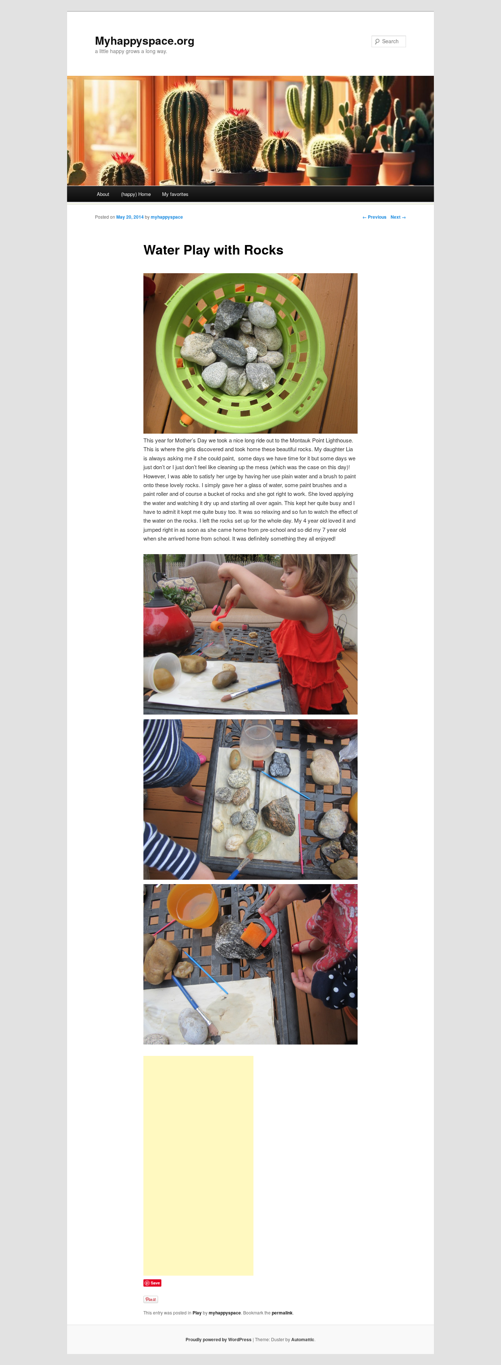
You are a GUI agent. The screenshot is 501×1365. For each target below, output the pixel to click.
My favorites (175, 193)
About (103, 193)
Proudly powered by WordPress (219, 1339)
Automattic (302, 1339)
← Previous (374, 217)
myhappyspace (167, 217)
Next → (398, 217)
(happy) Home (136, 193)
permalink (282, 1312)
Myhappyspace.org (144, 40)
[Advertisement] (198, 1166)
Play (197, 1312)
